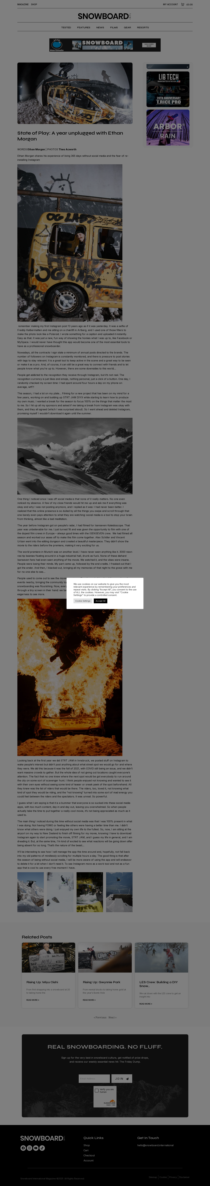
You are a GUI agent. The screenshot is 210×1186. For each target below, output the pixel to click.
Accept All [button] (100, 601)
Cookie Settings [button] (82, 601)
